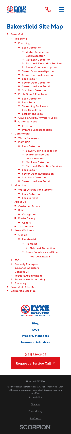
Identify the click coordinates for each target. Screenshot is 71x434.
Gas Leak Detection (38, 59)
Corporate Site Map (23, 290)
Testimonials (26, 226)
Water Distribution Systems (35, 189)
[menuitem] (35, 397)
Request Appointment (28, 275)
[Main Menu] (61, 9)
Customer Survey (29, 206)
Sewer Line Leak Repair (36, 86)
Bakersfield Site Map (23, 287)
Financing (20, 283)
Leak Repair (29, 78)
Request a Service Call (33, 363)
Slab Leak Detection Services (44, 63)
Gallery (26, 222)
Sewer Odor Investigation (41, 67)
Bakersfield (17, 34)
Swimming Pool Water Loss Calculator (36, 108)
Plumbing (24, 43)
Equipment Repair (33, 113)
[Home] (17, 9)
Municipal (20, 185)
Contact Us (22, 271)
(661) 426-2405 (35, 354)
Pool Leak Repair (40, 256)
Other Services (27, 121)
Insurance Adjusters (27, 267)
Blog (21, 210)
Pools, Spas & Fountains (32, 94)
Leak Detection (31, 47)
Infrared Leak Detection (37, 129)
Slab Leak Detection (34, 90)
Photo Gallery (26, 218)
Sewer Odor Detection (36, 82)
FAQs (18, 260)
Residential (21, 38)
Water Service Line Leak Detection (38, 53)
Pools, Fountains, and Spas (42, 252)
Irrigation (27, 126)
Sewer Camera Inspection (38, 75)
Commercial (22, 133)
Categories (29, 214)
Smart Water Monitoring (30, 279)
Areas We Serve (24, 230)
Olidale (22, 234)
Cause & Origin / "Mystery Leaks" (38, 117)
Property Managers (26, 264)
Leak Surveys (30, 198)
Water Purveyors (28, 138)
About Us (20, 201)
